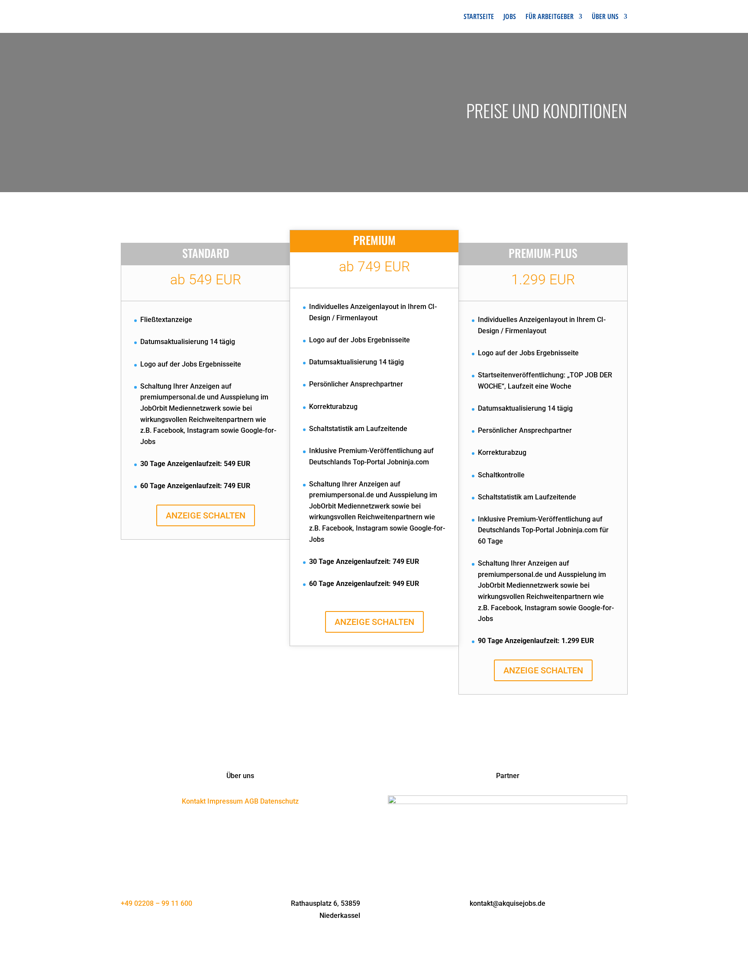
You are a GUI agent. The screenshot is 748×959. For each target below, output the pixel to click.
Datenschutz (279, 801)
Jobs (509, 16)
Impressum (225, 801)
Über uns (605, 16)
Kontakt (194, 801)
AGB (251, 801)
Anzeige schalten (205, 515)
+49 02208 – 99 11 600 (156, 903)
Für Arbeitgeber (550, 16)
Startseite (479, 16)
